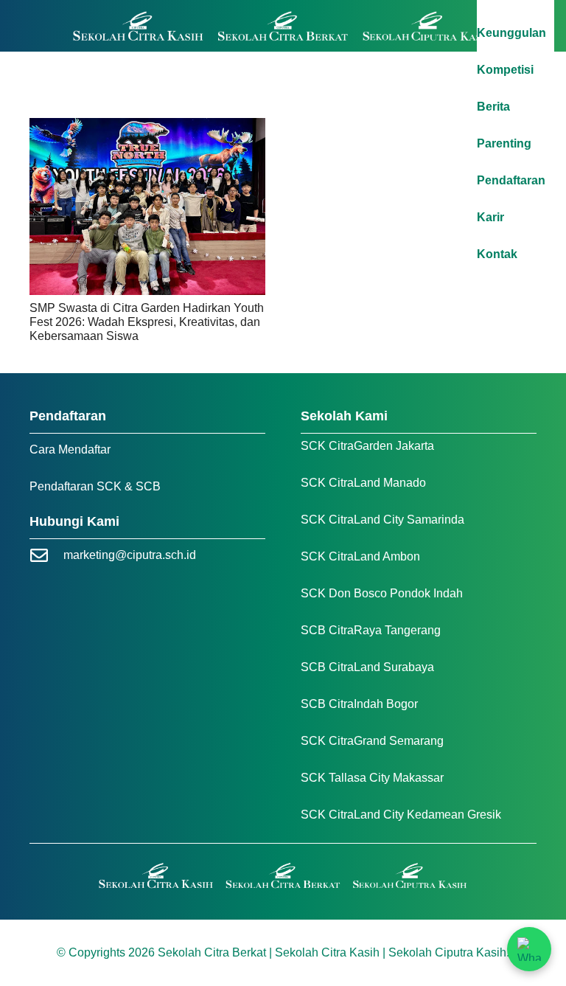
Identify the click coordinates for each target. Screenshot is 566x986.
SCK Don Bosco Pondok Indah (382, 593)
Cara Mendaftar (70, 449)
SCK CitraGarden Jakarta (367, 446)
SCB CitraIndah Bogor (359, 704)
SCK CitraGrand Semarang (372, 741)
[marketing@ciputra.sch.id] (46, 555)
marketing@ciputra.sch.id (129, 555)
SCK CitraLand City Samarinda (382, 519)
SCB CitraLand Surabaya (367, 667)
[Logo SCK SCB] (282, 26)
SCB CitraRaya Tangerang (371, 630)
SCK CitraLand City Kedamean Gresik (401, 814)
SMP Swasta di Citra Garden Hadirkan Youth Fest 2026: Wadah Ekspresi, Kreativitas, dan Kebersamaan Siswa (146, 322)
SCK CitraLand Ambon (360, 556)
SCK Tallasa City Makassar (372, 777)
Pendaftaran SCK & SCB (95, 486)
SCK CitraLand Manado (363, 482)
